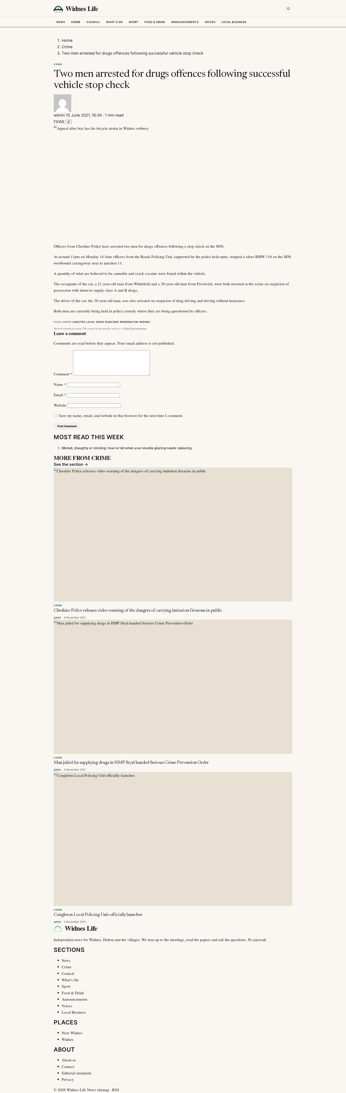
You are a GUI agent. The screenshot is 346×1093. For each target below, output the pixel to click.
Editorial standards (77, 1072)
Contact (68, 1066)
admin (59, 115)
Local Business (233, 22)
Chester (78, 321)
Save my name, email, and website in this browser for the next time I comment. (121, 415)
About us (69, 1059)
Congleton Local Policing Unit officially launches (98, 914)
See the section (71, 464)
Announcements (185, 22)
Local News (95, 321)
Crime (75, 22)
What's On (114, 22)
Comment (63, 373)
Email (60, 394)
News (60, 22)
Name (60, 384)
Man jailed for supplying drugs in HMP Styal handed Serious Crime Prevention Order (131, 762)
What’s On (70, 979)
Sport (133, 22)
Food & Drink (154, 22)
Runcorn (112, 321)
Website (60, 405)
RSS (115, 1089)
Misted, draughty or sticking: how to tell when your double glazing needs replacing (127, 448)
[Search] (288, 9)
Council (93, 22)
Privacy (68, 1079)
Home (67, 40)
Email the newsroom (135, 328)
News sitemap (98, 1089)
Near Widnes (72, 1032)
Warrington (129, 321)
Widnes (144, 321)
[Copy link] (69, 122)
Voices (210, 22)
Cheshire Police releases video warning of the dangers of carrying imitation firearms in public (138, 610)
